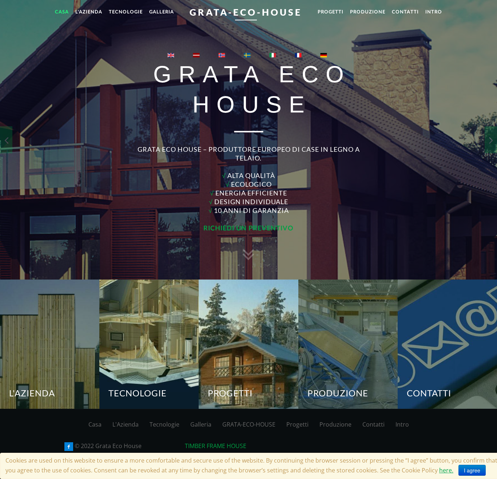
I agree (472, 470)
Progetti (297, 424)
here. (446, 470)
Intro (402, 424)
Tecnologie (164, 424)
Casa (95, 424)
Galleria (200, 424)
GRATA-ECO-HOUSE (248, 424)
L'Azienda (125, 424)
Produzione (335, 424)
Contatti (373, 424)
